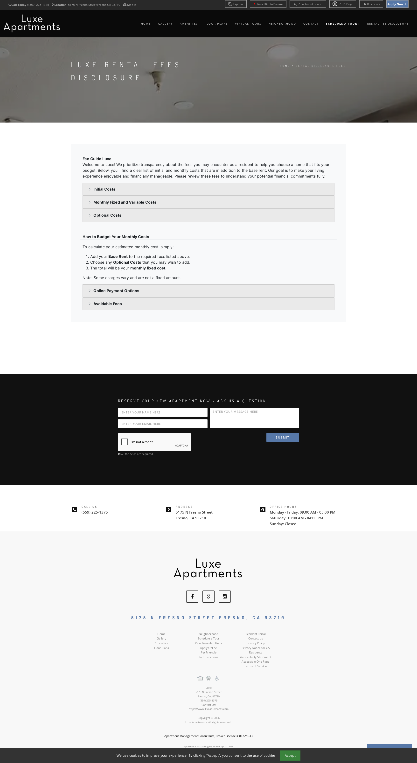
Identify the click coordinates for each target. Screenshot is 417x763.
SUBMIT (283, 437)
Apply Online (208, 648)
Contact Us (255, 638)
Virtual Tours (248, 23)
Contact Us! (209, 705)
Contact (311, 23)
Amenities (188, 23)
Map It (131, 5)
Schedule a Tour (208, 638)
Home (146, 23)
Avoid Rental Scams (269, 4)
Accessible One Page (256, 662)
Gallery (165, 23)
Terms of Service (255, 666)
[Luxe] (208, 569)
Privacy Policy (256, 643)
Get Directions (208, 657)
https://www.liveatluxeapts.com (209, 709)
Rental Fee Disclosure (388, 23)
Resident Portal (255, 634)
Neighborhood (282, 23)
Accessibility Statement (255, 657)
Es (237, 4)
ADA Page (346, 4)
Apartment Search (310, 4)
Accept (290, 755)
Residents (373, 4)
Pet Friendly (208, 652)
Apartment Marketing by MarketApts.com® (208, 746)
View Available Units (208, 643)
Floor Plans (216, 23)
